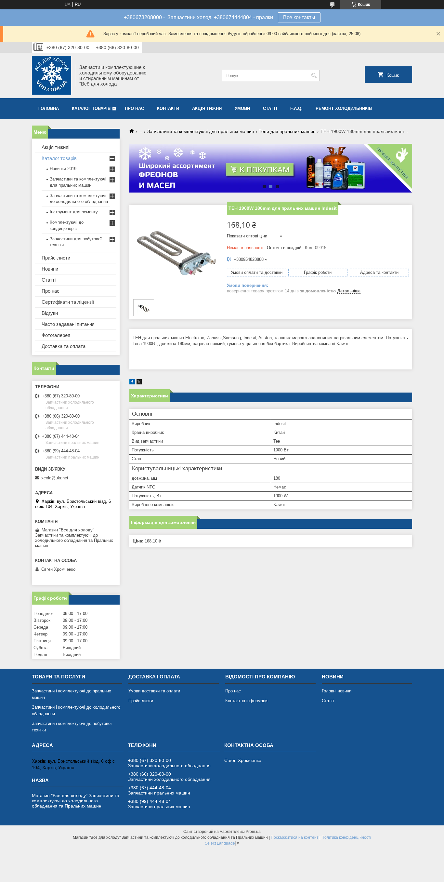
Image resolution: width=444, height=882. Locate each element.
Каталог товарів (91, 108)
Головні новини (336, 690)
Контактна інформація (246, 700)
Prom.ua (253, 831)
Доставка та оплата (63, 346)
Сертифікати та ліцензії (68, 302)
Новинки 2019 (63, 168)
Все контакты (299, 17)
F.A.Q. (296, 108)
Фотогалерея (56, 335)
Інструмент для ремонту (74, 211)
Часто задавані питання (68, 324)
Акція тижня (207, 108)
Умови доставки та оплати (154, 690)
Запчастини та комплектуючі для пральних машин (200, 131)
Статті (270, 108)
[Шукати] (314, 75)
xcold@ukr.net (54, 477)
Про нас (134, 108)
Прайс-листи (56, 258)
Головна (48, 108)
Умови (242, 108)
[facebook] (132, 383)
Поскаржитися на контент (295, 837)
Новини (50, 269)
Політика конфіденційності (346, 837)
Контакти (168, 108)
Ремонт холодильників (344, 108)
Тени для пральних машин (287, 131)
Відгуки (50, 313)
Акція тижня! (56, 147)
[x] (139, 383)
